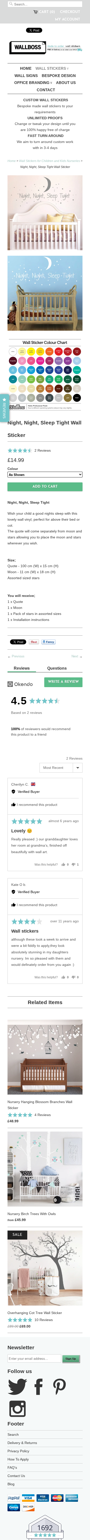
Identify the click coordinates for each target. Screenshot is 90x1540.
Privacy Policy (18, 1451)
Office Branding (33, 82)
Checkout (70, 12)
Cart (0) (47, 12)
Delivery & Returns (22, 1443)
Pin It (34, 641)
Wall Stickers (52, 68)
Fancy (49, 641)
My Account (67, 19)
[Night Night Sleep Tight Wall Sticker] (45, 294)
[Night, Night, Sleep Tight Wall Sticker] (45, 374)
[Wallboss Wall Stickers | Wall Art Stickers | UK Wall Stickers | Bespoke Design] (45, 48)
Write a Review (63, 682)
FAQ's (12, 1468)
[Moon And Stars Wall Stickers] (45, 213)
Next (75, 656)
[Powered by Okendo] (20, 684)
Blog (11, 1484)
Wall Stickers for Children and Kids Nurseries (49, 161)
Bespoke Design (59, 75)
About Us (66, 82)
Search (13, 1435)
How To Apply (18, 1459)
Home (26, 68)
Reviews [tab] (22, 668)
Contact (46, 90)
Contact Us (16, 1476)
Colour (13, 469)
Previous (18, 656)
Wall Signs (26, 75)
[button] (29, 450)
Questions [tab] (57, 668)
